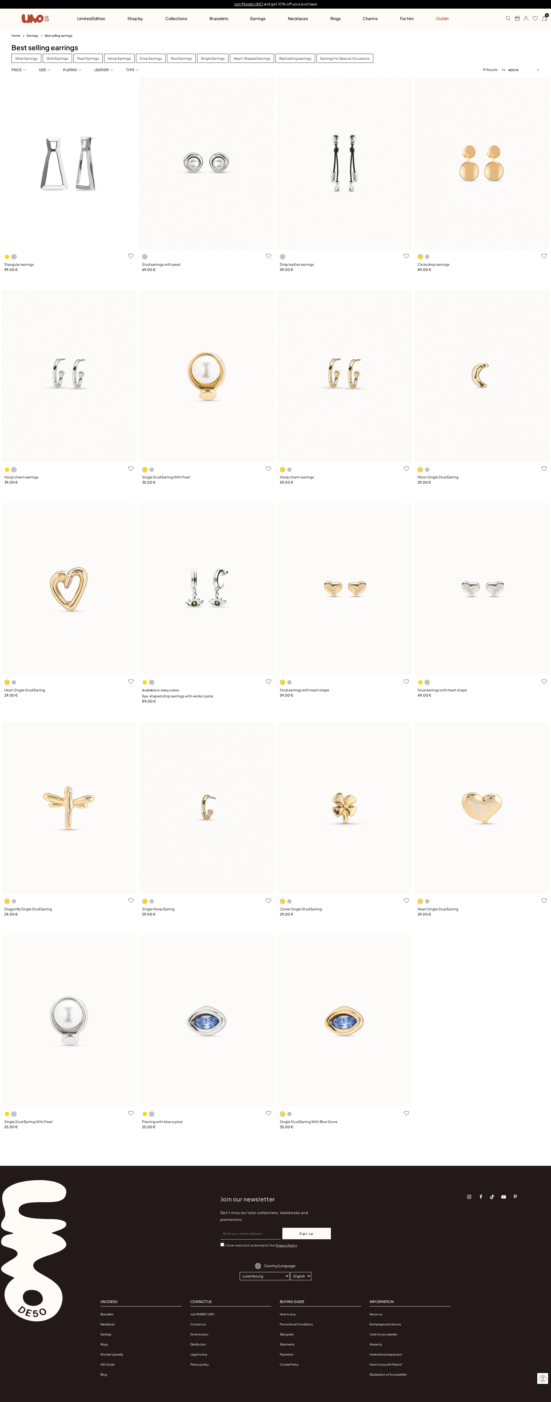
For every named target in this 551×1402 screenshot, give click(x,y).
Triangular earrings (19, 264)
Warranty (376, 1344)
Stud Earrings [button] (181, 58)
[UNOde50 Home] (35, 19)
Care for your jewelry (383, 1334)
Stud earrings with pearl (161, 264)
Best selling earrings (58, 35)
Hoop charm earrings (21, 477)
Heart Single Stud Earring (24, 690)
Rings (104, 1344)
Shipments (287, 1344)
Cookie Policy (289, 1364)
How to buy (288, 1314)
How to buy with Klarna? (386, 1364)
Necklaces (107, 1324)
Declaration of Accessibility (388, 1374)
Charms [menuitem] (370, 18)
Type (130, 70)
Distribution (198, 1344)
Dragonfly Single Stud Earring (28, 909)
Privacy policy (199, 1364)
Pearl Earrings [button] (88, 58)
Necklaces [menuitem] (298, 18)
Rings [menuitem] (335, 18)
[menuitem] (19, 36)
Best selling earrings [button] (295, 58)
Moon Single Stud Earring (438, 477)
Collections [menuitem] (176, 18)
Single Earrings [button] (213, 58)
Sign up (306, 1233)
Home (16, 35)
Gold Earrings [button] (57, 58)
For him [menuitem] (407, 18)
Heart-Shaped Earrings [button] (252, 58)
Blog (103, 1374)
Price (16, 70)
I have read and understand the (261, 1245)
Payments (286, 1354)
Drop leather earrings (297, 264)
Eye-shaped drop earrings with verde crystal (177, 696)
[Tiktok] (492, 1196)
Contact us (198, 1324)
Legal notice (198, 1354)
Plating (70, 70)
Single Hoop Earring (158, 909)
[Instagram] (469, 1196)
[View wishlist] (533, 18)
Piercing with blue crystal (162, 1122)
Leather (101, 70)
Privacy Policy (286, 1245)
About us (376, 1314)
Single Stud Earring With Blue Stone (308, 1122)
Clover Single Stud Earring (301, 909)
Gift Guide (107, 1364)
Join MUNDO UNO (202, 1314)
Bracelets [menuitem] (218, 18)
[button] (523, 18)
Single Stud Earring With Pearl (166, 477)
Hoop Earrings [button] (119, 58)
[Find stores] (515, 18)
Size (42, 70)
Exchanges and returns (385, 1324)
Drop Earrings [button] (151, 58)
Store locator (199, 1334)
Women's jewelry (111, 1354)
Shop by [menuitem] (135, 18)
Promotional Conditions (296, 1324)
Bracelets (106, 1314)
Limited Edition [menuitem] (91, 18)
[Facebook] (480, 1196)
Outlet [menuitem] (442, 18)
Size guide (287, 1334)
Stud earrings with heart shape (304, 690)
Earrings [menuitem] (257, 18)
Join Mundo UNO (248, 4)
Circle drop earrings (433, 264)
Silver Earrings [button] (26, 58)
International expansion (386, 1354)
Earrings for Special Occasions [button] (345, 58)
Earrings (33, 35)
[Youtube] (503, 1196)
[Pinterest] (515, 1196)
